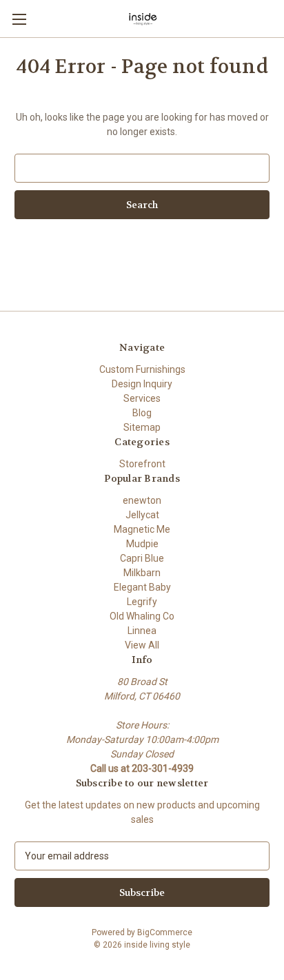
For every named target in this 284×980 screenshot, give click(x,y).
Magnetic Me (142, 529)
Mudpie (142, 543)
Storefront (142, 463)
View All (142, 645)
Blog (142, 412)
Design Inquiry (142, 383)
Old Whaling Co (142, 616)
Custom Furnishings (142, 369)
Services (142, 398)
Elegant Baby (142, 587)
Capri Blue (142, 558)
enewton (142, 500)
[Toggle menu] (19, 19)
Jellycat (142, 514)
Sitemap (142, 427)
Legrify (142, 601)
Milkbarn (142, 572)
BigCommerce (164, 932)
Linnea (142, 630)
